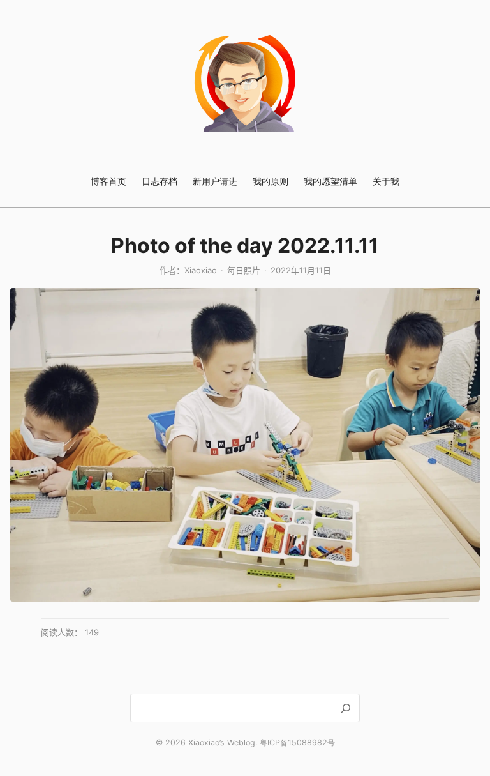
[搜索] (345, 708)
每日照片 (243, 270)
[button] (245, 445)
